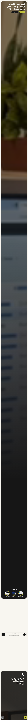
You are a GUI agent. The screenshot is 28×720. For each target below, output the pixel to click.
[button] (2, 717)
